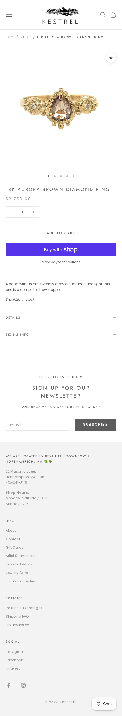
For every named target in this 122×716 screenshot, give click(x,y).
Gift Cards (15, 547)
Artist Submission (21, 555)
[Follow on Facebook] (8, 685)
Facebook (14, 660)
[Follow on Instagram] (23, 685)
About (11, 530)
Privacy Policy (17, 624)
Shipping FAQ (17, 616)
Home (11, 37)
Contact (13, 539)
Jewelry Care (17, 572)
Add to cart (61, 232)
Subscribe (95, 424)
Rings (26, 37)
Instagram (15, 651)
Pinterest (13, 668)
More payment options (61, 262)
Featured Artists (19, 564)
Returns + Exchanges (24, 607)
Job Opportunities (21, 581)
